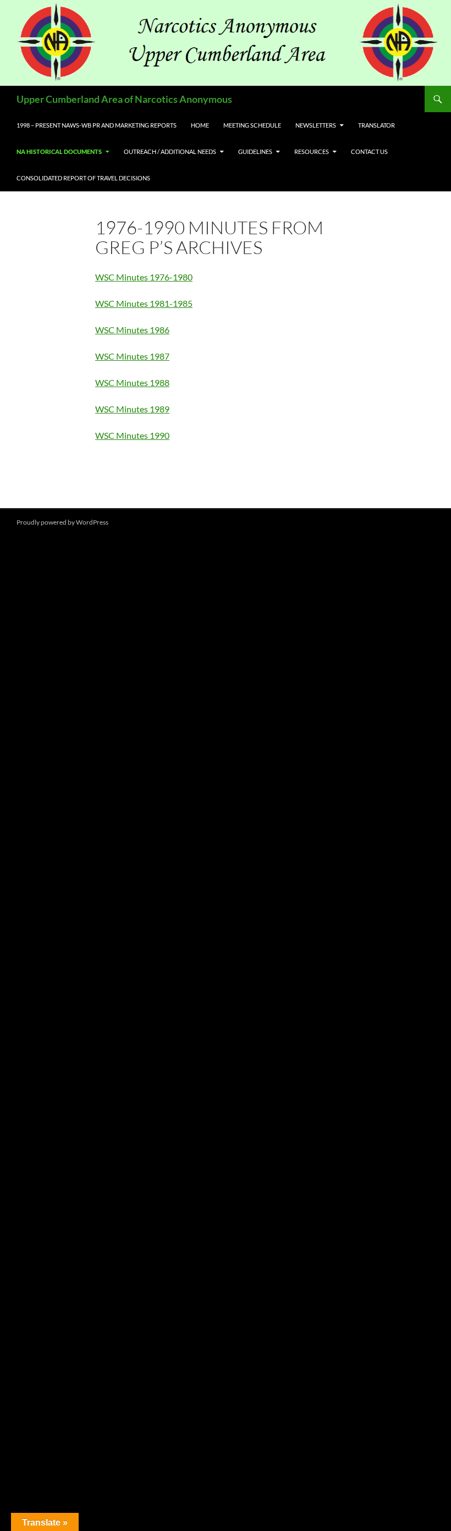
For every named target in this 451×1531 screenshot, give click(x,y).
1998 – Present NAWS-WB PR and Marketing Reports (96, 125)
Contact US (369, 151)
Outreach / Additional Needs (170, 151)
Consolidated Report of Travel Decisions (83, 177)
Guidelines (255, 151)
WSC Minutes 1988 (132, 382)
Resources (311, 151)
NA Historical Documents (59, 151)
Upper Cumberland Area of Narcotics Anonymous (124, 99)
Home (200, 125)
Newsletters (315, 125)
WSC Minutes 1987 (132, 356)
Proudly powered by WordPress (62, 522)
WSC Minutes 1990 (132, 435)
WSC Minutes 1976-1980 (144, 277)
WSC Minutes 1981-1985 (144, 303)
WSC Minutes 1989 (132, 409)
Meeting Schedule (252, 125)
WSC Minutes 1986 (132, 329)
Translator (376, 125)
